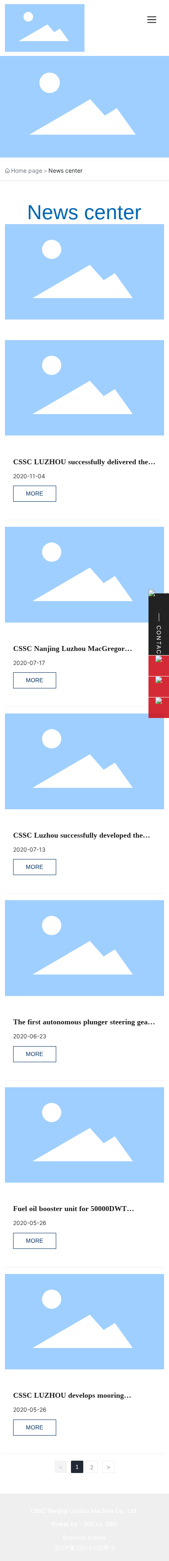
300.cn (93, 1523)
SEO (111, 1523)
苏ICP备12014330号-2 (84, 1547)
